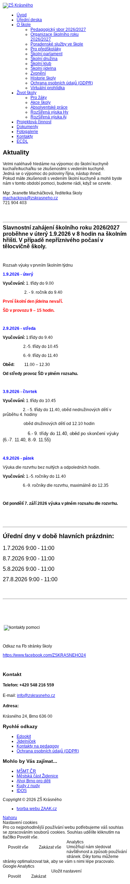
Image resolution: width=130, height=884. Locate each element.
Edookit (24, 736)
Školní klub (41, 63)
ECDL (22, 141)
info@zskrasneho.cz (36, 695)
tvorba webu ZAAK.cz (37, 808)
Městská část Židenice (37, 776)
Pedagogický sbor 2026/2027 (58, 29)
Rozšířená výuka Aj (49, 117)
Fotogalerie (27, 131)
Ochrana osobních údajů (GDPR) (62, 83)
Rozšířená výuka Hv (49, 112)
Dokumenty (27, 126)
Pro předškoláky (46, 49)
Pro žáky (39, 97)
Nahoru (10, 817)
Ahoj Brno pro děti (34, 780)
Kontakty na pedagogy (38, 746)
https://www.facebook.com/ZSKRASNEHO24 (44, 655)
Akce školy (41, 102)
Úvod (22, 14)
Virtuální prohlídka (48, 87)
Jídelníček (26, 741)
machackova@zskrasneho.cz (30, 197)
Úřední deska (29, 19)
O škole (24, 24)
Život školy (26, 92)
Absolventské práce (49, 107)
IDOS (22, 790)
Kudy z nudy (28, 785)
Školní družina (44, 58)
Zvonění (38, 73)
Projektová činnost (34, 121)
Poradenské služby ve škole (57, 44)
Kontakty (25, 136)
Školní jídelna (43, 68)
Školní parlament (46, 53)
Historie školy (43, 78)
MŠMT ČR (26, 771)
